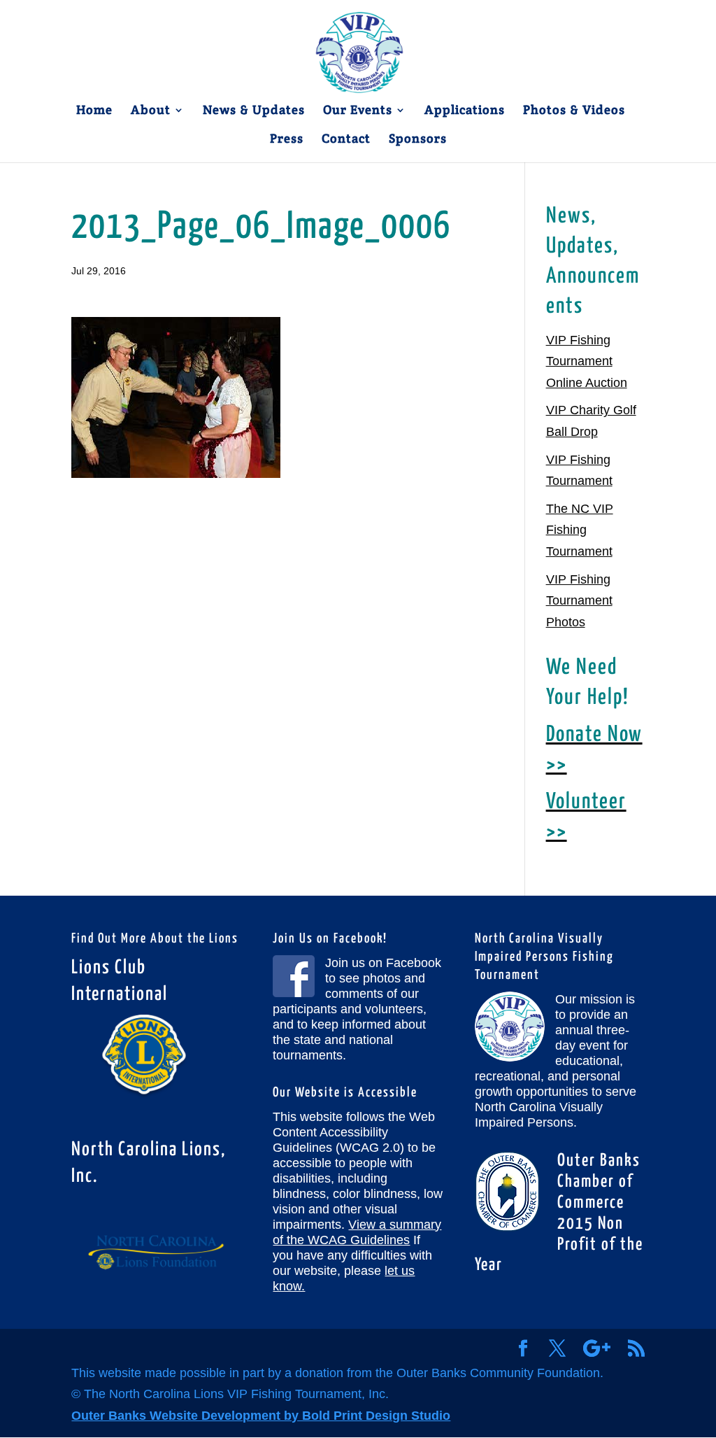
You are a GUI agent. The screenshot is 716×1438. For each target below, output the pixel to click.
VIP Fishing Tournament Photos (579, 600)
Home (94, 111)
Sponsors (418, 140)
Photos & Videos (574, 111)
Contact (346, 140)
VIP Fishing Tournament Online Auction (586, 361)
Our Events (357, 111)
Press (286, 140)
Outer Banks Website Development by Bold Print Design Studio (260, 1416)
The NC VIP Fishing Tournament (579, 530)
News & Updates (254, 111)
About (151, 111)
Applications (464, 111)
